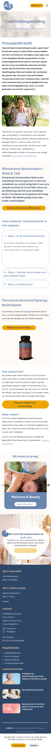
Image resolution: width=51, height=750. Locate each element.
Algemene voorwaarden (25, 728)
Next (48, 485)
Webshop (35, 5)
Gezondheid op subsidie (32, 690)
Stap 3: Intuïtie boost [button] (20, 284)
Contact (5, 601)
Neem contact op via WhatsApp (23, 208)
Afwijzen (33, 745)
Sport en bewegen (11, 656)
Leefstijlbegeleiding (22, 29)
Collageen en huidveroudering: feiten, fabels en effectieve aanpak (34, 676)
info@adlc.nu (13, 624)
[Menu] (47, 6)
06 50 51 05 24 (16, 621)
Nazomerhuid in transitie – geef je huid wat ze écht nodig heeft (33, 706)
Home (9, 29)
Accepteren (18, 745)
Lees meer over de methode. (24, 156)
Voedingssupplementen (14, 663)
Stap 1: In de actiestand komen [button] (26, 236)
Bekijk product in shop (18, 327)
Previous (2, 485)
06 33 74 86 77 (8, 617)
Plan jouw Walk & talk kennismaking (25, 404)
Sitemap (31, 732)
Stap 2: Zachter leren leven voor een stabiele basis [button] (25, 274)
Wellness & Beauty (11, 660)
